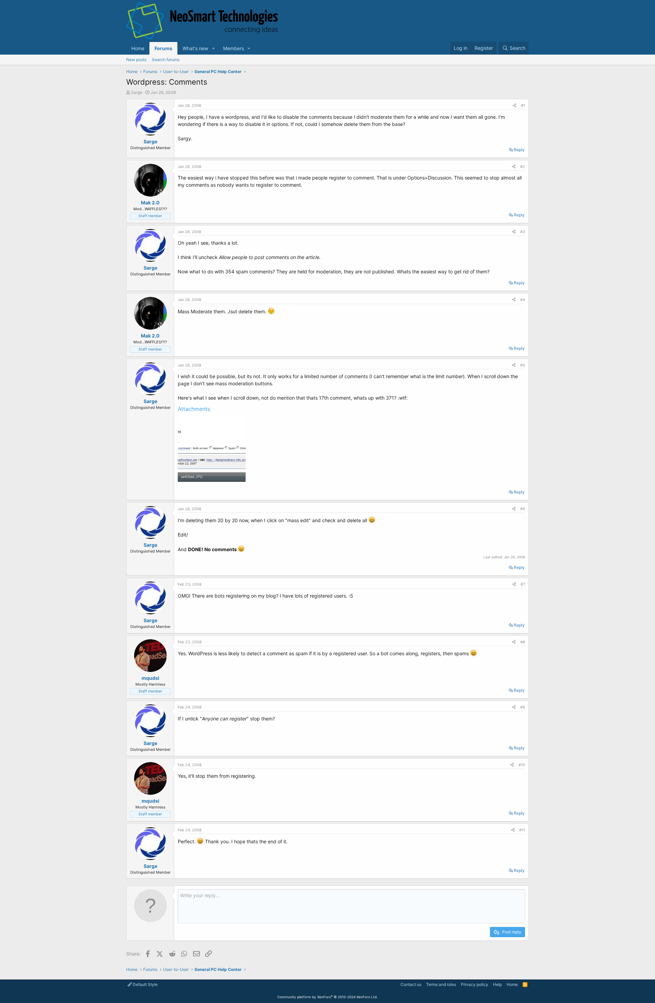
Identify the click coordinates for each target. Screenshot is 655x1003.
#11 (522, 830)
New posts (136, 59)
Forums (163, 48)
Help (497, 984)
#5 (522, 365)
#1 (523, 105)
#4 (522, 299)
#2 (522, 166)
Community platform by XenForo (327, 997)
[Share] (514, 106)
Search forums (165, 59)
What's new (195, 48)
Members (233, 48)
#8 (522, 642)
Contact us (411, 984)
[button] (213, 48)
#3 (522, 231)
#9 (522, 707)
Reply (519, 149)
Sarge (136, 92)
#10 (522, 764)
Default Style (145, 984)
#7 (523, 584)
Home (137, 48)
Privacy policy (474, 984)
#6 (522, 508)
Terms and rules (441, 984)
